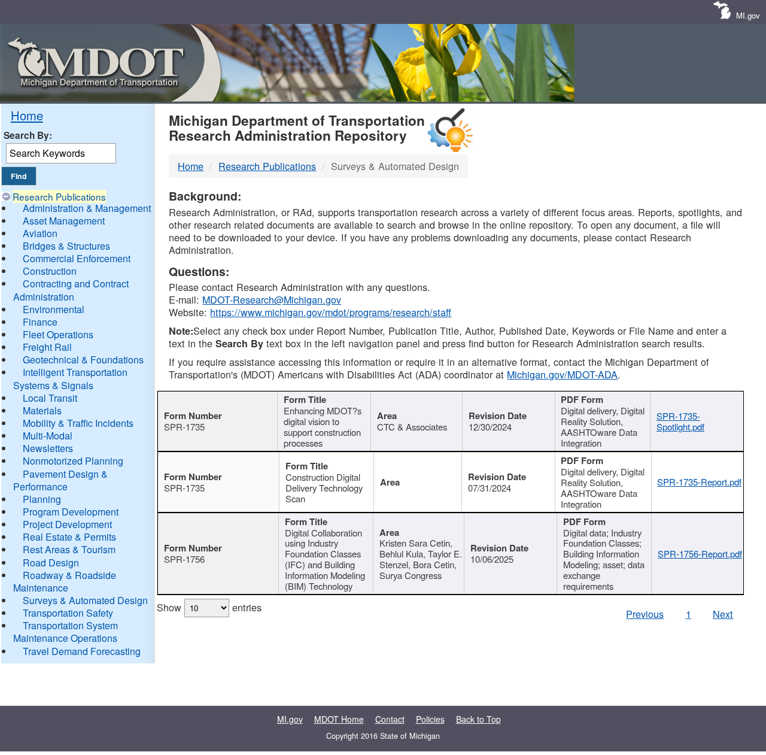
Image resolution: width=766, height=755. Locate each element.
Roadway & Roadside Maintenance (64, 581)
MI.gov (748, 15)
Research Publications (59, 196)
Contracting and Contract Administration (71, 290)
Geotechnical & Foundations (83, 359)
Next (723, 614)
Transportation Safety (68, 613)
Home (27, 115)
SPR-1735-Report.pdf (699, 481)
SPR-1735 (184, 426)
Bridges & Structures (66, 246)
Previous (645, 614)
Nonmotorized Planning (73, 461)
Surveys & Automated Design (85, 600)
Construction (50, 271)
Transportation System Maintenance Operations (65, 631)
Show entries (209, 607)
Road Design (51, 562)
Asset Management (64, 221)
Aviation (40, 233)
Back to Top (478, 719)
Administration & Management (87, 208)
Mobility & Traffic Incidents (78, 423)
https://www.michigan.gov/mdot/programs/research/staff (330, 312)
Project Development (67, 524)
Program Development (70, 512)
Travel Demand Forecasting (82, 651)
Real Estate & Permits (69, 537)
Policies (430, 719)
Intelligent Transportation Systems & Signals (70, 378)
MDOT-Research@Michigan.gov (271, 299)
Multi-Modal (47, 435)
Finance (40, 322)
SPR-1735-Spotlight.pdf (680, 421)
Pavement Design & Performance (60, 480)
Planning (42, 499)
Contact (390, 719)
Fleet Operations (58, 334)
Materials (42, 410)
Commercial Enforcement (76, 258)
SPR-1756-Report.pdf (700, 553)
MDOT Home (339, 719)
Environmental (53, 309)
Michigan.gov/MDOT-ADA (562, 374)
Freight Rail (47, 347)
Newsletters (48, 448)
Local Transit (50, 398)
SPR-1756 (184, 559)
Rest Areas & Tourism (69, 549)
